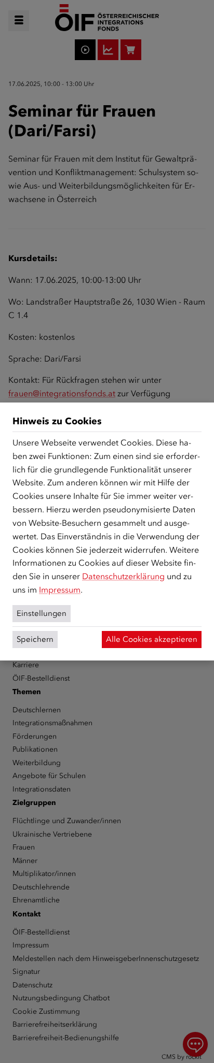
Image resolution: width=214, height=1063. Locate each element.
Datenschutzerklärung (123, 576)
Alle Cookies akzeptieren (151, 639)
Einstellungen (41, 613)
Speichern (35, 639)
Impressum (60, 590)
